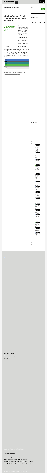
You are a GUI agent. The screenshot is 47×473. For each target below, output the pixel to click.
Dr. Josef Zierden (8, 72)
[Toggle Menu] (16, 2)
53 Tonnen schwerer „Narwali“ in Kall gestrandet (20, 465)
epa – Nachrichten (9, 1)
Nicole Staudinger (8, 74)
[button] (6, 59)
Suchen (32, 7)
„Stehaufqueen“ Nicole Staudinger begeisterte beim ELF (15, 18)
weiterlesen (17, 56)
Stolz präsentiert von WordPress (9, 471)
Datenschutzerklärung (23, 471)
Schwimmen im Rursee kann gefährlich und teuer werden (21, 461)
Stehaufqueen (17, 74)
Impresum (17, 471)
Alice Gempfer (7, 465)
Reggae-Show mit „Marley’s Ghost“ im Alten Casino (19, 457)
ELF (25, 72)
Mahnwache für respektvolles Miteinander (19, 459)
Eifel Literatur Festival (18, 72)
